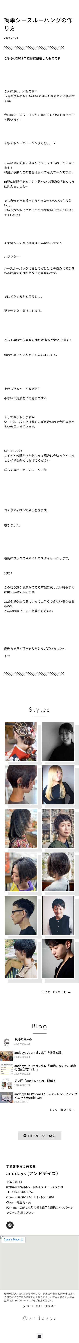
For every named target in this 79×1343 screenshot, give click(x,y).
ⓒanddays (40, 1318)
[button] (40, 1336)
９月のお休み (23, 1039)
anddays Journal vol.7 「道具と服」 (39, 1052)
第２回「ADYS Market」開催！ (35, 1080)
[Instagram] (10, 1225)
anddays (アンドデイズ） (33, 1173)
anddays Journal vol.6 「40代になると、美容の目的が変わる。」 (45, 1067)
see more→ (56, 992)
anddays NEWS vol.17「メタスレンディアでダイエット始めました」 (45, 1096)
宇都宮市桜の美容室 (21, 1166)
